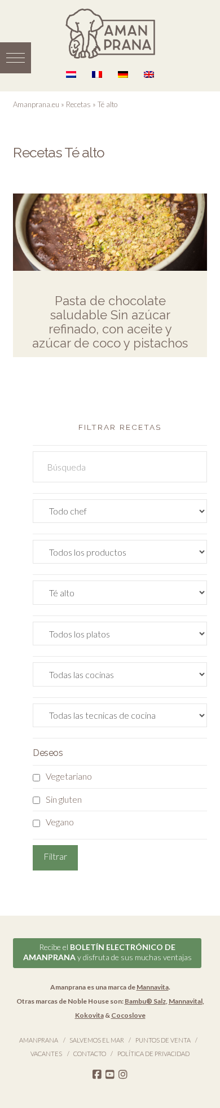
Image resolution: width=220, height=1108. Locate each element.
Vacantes (46, 1053)
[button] (15, 57)
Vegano (60, 821)
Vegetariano (69, 776)
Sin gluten (64, 799)
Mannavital (186, 1001)
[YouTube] (110, 1075)
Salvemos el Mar (96, 1040)
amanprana (38, 1040)
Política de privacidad (153, 1053)
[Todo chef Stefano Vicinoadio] (119, 513)
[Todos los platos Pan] (119, 636)
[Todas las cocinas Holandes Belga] (119, 676)
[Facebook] (97, 1075)
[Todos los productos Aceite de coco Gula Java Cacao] (119, 554)
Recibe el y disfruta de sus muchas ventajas (107, 952)
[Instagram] (122, 1075)
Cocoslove (128, 1015)
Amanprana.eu (36, 104)
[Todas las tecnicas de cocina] (119, 718)
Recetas (78, 104)
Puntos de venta (163, 1040)
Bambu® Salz (145, 1001)
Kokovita (89, 1015)
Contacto (89, 1053)
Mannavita (153, 987)
